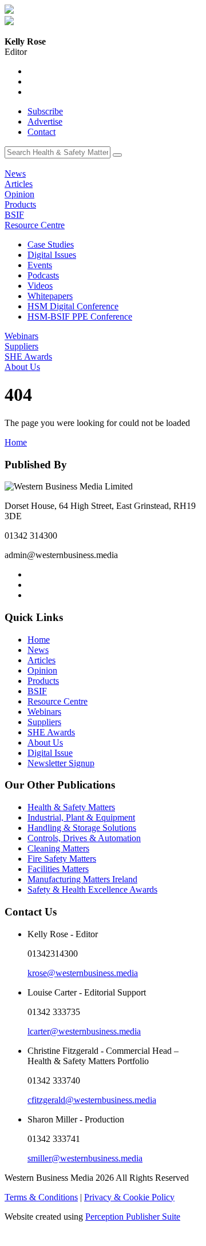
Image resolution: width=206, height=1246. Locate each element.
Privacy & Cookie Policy (129, 1197)
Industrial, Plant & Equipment (81, 817)
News (15, 173)
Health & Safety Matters (71, 807)
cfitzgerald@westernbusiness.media (91, 1100)
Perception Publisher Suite (132, 1216)
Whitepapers (50, 296)
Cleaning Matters (58, 848)
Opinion (19, 194)
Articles (19, 184)
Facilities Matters (58, 869)
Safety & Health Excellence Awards (92, 889)
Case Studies (50, 244)
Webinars (21, 336)
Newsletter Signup (60, 763)
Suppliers (21, 346)
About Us (22, 367)
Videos (40, 285)
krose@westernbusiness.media (82, 973)
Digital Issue (50, 753)
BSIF (14, 215)
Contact (41, 132)
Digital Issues (51, 255)
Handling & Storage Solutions (81, 828)
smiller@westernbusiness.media (84, 1158)
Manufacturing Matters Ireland (82, 879)
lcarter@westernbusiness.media (84, 1031)
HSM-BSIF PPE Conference (79, 316)
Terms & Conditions (41, 1197)
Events (39, 265)
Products (20, 204)
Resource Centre (35, 225)
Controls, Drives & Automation (84, 838)
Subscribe (45, 111)
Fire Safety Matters (61, 858)
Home (16, 442)
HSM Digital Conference (72, 306)
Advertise (44, 121)
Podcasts (43, 275)
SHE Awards (28, 356)
